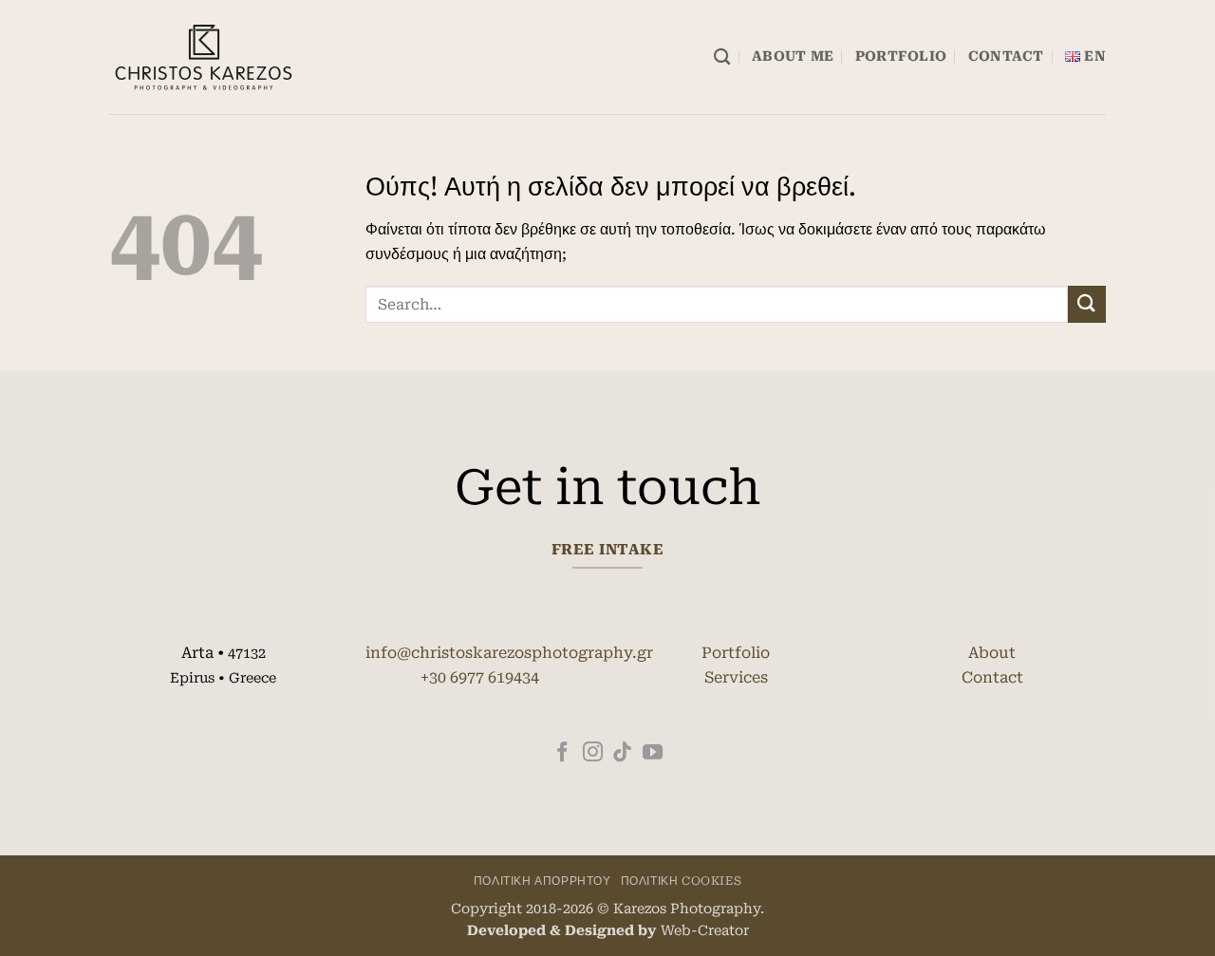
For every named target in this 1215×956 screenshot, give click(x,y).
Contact (1006, 56)
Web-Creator (705, 931)
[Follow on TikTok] (622, 753)
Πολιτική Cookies (681, 881)
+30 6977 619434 (480, 677)
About (992, 653)
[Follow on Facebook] (562, 753)
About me (792, 56)
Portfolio (901, 56)
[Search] (722, 57)
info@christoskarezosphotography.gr (509, 653)
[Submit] (1087, 304)
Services (736, 677)
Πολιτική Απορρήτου (542, 881)
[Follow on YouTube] (653, 753)
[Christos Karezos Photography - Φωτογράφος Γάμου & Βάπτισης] (204, 57)
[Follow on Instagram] (593, 753)
